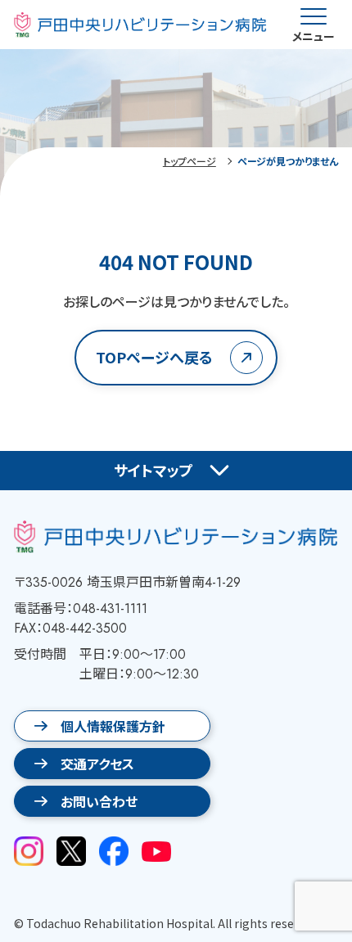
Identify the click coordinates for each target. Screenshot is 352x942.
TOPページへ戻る (154, 356)
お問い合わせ (99, 801)
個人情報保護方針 (113, 726)
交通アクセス (97, 763)
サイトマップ (153, 469)
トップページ (189, 161)
